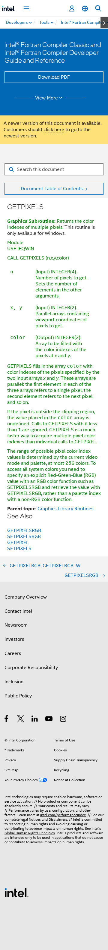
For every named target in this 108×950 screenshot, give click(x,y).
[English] (84, 8)
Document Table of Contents (51, 189)
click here (54, 130)
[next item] (104, 22)
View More (46, 98)
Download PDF (54, 77)
